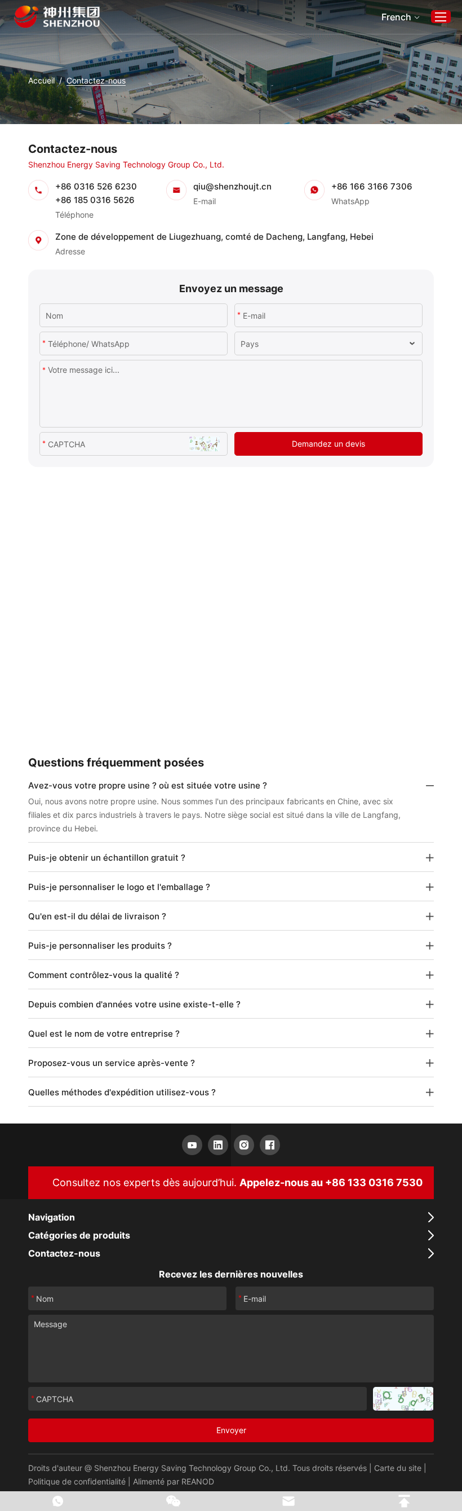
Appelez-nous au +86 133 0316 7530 (331, 1182)
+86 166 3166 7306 (371, 186)
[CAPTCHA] (403, 1399)
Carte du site (397, 1468)
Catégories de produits (79, 1235)
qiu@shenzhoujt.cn (232, 186)
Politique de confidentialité (77, 1481)
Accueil (41, 80)
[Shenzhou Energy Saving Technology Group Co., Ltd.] (57, 17)
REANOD (197, 1481)
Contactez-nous (64, 1253)
